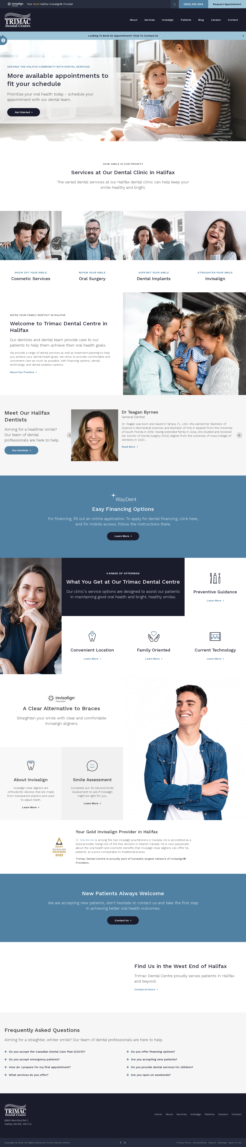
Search (212, 1142)
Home (158, 1114)
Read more (128, 446)
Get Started (22, 112)
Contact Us (122, 920)
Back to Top (235, 1142)
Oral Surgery (92, 278)
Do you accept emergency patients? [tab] (34, 1059)
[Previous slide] (2, 35)
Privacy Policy (184, 1142)
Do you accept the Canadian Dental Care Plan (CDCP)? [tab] (47, 1051)
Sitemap (222, 1142)
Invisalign (168, 19)
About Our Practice (22, 372)
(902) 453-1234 (193, 4)
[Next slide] (239, 435)
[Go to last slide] (70, 435)
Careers (216, 19)
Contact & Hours (144, 989)
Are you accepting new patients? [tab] (154, 1059)
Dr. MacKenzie (85, 840)
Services (149, 19)
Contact (233, 19)
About (133, 19)
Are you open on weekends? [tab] (151, 1075)
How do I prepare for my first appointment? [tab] (40, 1067)
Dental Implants (154, 278)
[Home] (18, 20)
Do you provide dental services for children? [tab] (162, 1067)
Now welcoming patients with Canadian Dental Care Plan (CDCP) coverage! (123, 35)
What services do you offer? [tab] (28, 1075)
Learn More (122, 536)
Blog (201, 19)
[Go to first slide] (243, 35)
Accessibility (200, 1142)
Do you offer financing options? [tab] (153, 1051)
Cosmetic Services (30, 278)
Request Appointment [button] (227, 4)
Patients (186, 19)
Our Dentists (20, 450)
